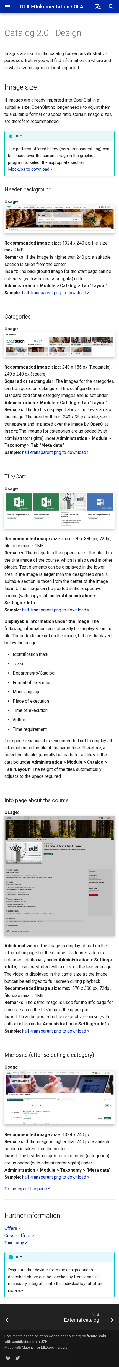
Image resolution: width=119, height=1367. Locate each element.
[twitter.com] (17, 1358)
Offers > (12, 1228)
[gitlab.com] (7, 1358)
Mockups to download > (30, 169)
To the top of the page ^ (27, 1188)
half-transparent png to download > (55, 292)
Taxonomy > (15, 1242)
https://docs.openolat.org (60, 1336)
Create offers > (19, 1235)
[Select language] (98, 6)
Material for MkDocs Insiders (45, 1347)
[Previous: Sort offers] (8, 1319)
